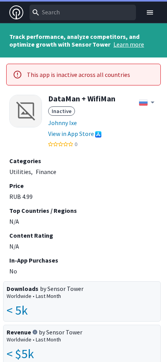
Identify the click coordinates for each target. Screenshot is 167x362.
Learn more (128, 44)
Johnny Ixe (62, 123)
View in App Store (71, 133)
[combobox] (83, 12)
